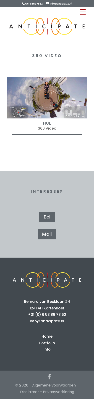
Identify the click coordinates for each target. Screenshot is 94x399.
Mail (47, 234)
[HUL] (47, 97)
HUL (47, 123)
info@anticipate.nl (47, 321)
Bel (47, 217)
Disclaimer (29, 391)
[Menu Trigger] (83, 12)
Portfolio (47, 343)
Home (47, 336)
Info (47, 349)
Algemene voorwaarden (54, 385)
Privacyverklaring (58, 391)
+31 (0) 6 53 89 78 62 (47, 314)
